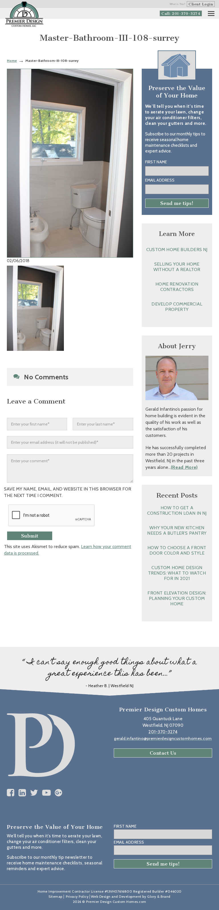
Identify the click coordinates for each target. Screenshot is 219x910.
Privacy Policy (77, 896)
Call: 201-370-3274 (180, 13)
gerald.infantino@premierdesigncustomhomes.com (163, 738)
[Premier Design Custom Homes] (24, 14)
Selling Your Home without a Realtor (176, 266)
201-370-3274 (163, 731)
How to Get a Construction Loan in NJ (177, 510)
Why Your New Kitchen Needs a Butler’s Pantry (176, 530)
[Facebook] (11, 792)
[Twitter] (34, 792)
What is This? (178, 4)
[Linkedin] (22, 792)
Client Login (200, 4)
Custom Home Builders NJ (177, 249)
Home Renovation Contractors (176, 286)
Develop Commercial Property (176, 306)
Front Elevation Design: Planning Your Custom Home (176, 598)
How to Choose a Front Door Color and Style (176, 550)
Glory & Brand (159, 896)
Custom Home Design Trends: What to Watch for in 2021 (177, 573)
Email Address (160, 180)
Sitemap (55, 896)
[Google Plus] (58, 792)
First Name (156, 161)
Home (12, 60)
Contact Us (163, 753)
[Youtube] (46, 792)
